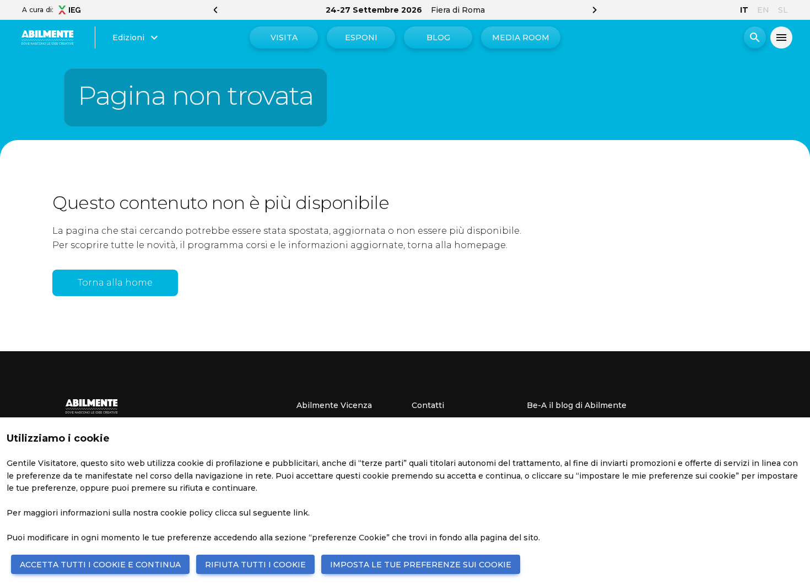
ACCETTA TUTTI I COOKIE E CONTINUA (100, 565)
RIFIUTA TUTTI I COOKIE (255, 565)
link (300, 513)
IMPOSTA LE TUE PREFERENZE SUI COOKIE (420, 565)
